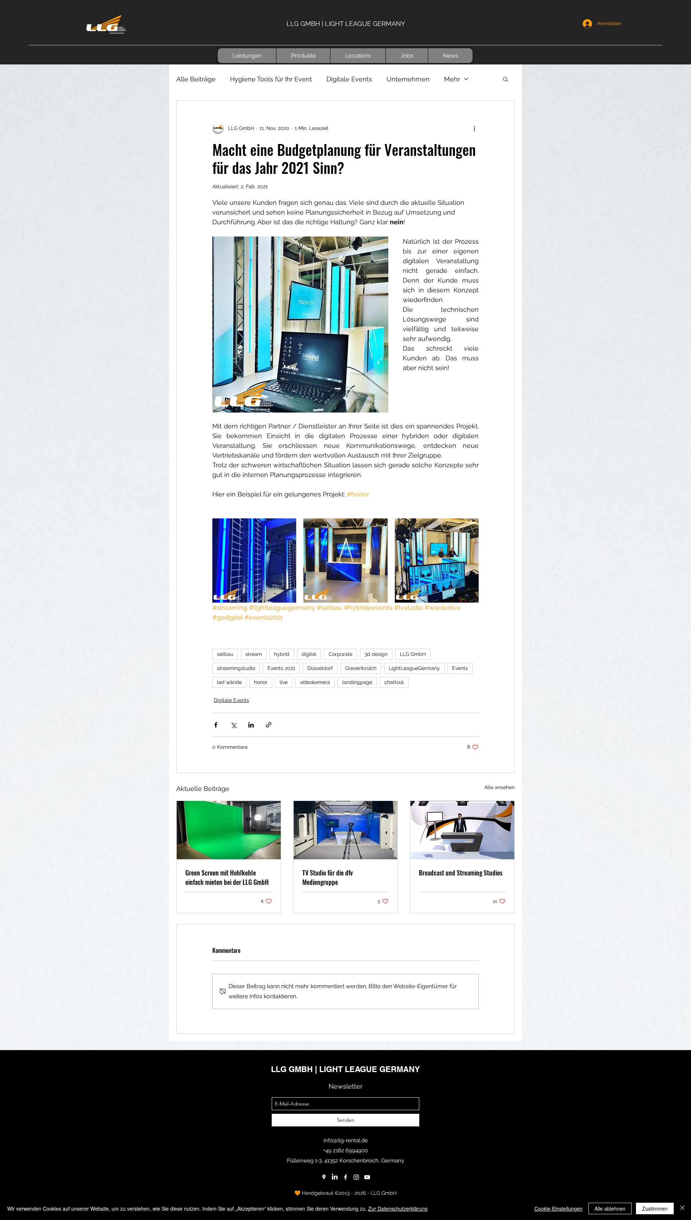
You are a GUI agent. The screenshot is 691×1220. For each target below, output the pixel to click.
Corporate (340, 654)
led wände (229, 682)
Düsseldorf (320, 668)
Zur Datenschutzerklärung (398, 1208)
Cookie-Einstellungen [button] (558, 1208)
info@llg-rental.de (346, 1140)
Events (460, 668)
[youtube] (367, 1177)
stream (253, 654)
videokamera (315, 682)
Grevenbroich (360, 668)
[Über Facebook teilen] (215, 724)
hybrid (281, 654)
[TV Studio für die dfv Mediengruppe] (346, 830)
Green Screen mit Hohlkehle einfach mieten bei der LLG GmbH (227, 877)
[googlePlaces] (324, 1177)
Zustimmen (655, 1208)
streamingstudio (236, 668)
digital (309, 654)
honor (260, 682)
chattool (394, 682)
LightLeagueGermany (414, 668)
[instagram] (356, 1177)
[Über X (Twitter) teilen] (233, 724)
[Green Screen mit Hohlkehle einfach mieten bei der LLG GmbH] (229, 830)
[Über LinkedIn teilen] (251, 724)
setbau (225, 654)
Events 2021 (281, 668)
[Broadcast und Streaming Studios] (462, 830)
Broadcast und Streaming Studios (460, 872)
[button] (247, 55)
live (284, 682)
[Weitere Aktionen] (474, 128)
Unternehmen (408, 79)
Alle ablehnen (610, 1208)
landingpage (357, 682)
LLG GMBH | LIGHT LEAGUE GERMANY (345, 23)
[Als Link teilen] (268, 724)
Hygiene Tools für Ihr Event (271, 79)
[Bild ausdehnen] (254, 560)
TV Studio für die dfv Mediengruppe (327, 877)
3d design (376, 654)
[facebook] (345, 1177)
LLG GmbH (413, 654)
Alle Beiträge (196, 79)
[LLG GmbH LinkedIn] (334, 1177)
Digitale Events (349, 79)
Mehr (452, 79)
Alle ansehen (499, 787)
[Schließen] (682, 1208)
